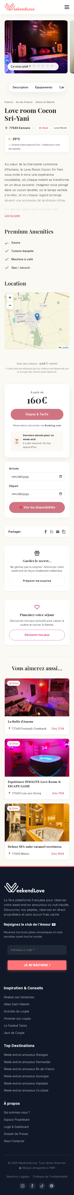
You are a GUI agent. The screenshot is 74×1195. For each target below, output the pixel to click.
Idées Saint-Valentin (16, 1004)
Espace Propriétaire (17, 1119)
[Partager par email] (58, 532)
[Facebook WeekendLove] (32, 1185)
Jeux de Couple (14, 1033)
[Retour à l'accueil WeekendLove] (37, 888)
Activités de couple (16, 1011)
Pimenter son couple (17, 1018)
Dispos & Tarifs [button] (37, 414)
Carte (63, 87)
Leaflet (64, 347)
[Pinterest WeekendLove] (51, 1185)
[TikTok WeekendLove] (42, 1185)
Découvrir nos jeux (37, 634)
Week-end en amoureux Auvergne (26, 1076)
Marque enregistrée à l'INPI (38, 1167)
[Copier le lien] (64, 532)
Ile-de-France (24, 102)
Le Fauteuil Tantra (15, 1025)
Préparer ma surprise (37, 580)
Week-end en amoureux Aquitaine (26, 1083)
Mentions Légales (18, 1176)
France (9, 102)
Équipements (43, 87)
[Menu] (67, 7)
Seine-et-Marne (45, 102)
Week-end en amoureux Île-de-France (29, 1069)
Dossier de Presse (16, 1134)
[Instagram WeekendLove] (22, 1185)
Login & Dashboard (16, 1127)
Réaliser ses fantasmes (19, 997)
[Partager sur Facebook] (45, 532)
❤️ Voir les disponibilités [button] (37, 507)
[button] (37, 317)
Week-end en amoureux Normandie (27, 1062)
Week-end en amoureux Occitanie (26, 1090)
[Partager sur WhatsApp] (52, 532)
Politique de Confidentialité (50, 1176)
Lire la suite (12, 215)
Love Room (60, 127)
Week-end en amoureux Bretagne (26, 1055)
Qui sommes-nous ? (17, 1112)
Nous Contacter (14, 1141)
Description (20, 87)
